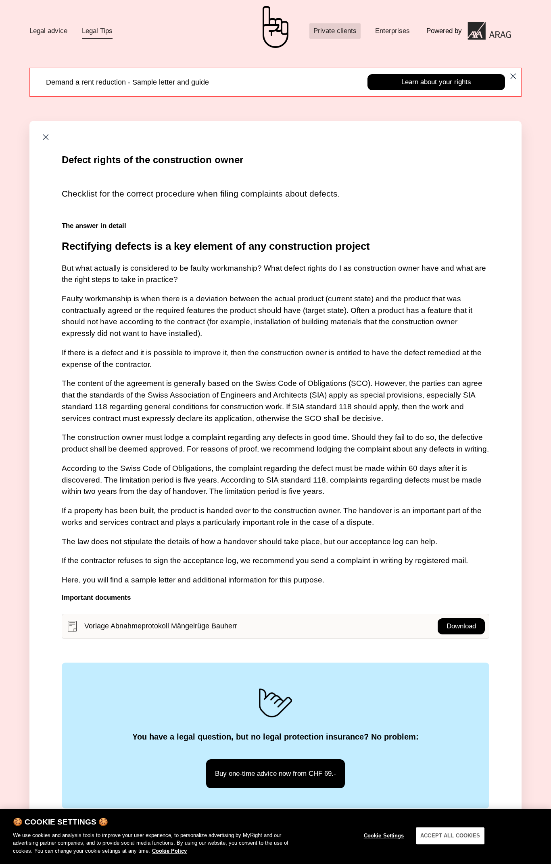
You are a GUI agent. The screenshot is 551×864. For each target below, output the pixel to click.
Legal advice (48, 31)
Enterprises (392, 31)
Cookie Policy (169, 850)
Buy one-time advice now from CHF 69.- (275, 773)
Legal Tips (97, 31)
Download (461, 626)
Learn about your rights (436, 82)
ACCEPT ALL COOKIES (450, 836)
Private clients (335, 31)
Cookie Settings (384, 836)
